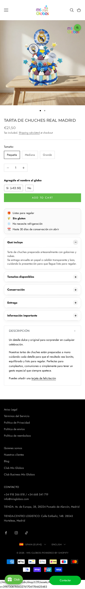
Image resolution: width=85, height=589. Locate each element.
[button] (42, 331)
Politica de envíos (14, 429)
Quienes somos (13, 448)
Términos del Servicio (16, 416)
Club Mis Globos (14, 468)
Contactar (65, 580)
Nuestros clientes (14, 455)
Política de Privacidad (17, 423)
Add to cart (42, 198)
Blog (6, 461)
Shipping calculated (29, 133)
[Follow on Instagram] (16, 533)
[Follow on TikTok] (26, 533)
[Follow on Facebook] (6, 533)
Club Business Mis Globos (19, 474)
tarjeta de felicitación (43, 378)
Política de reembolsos (17, 436)
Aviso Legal (10, 409)
